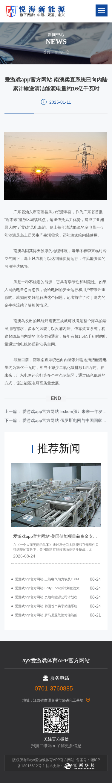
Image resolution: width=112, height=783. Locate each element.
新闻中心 (62, 52)
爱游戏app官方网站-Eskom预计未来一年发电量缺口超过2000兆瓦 (65, 411)
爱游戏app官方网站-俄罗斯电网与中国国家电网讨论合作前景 (65, 420)
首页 (46, 52)
